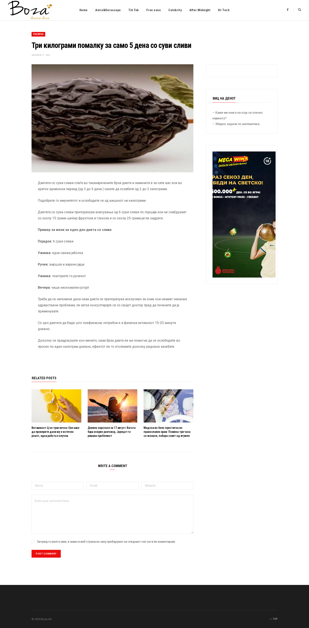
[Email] (16, 227)
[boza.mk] (30, 10)
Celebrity (175, 10)
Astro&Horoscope (108, 10)
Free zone (153, 10)
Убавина (38, 34)
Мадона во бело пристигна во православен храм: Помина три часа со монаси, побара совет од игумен (167, 431)
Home (83, 10)
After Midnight (199, 10)
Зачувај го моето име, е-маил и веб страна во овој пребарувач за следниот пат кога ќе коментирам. (106, 541)
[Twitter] (16, 206)
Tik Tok (133, 10)
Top (274, 618)
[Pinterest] (16, 217)
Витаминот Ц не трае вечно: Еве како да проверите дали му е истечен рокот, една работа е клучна (55, 431)
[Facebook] (16, 195)
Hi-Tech (224, 10)
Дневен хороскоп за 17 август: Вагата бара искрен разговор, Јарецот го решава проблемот (112, 431)
